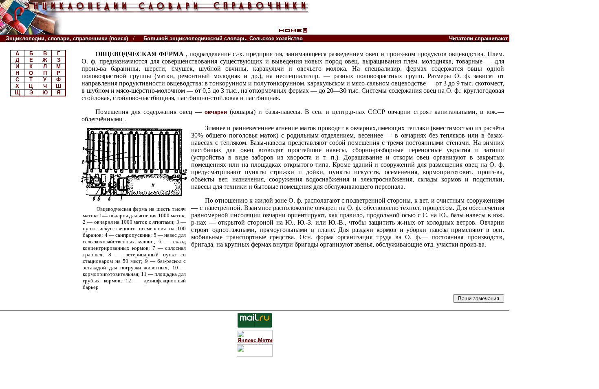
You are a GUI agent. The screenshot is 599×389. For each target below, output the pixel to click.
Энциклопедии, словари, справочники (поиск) (67, 38)
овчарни (216, 112)
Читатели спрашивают (478, 38)
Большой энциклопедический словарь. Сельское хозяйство (223, 38)
